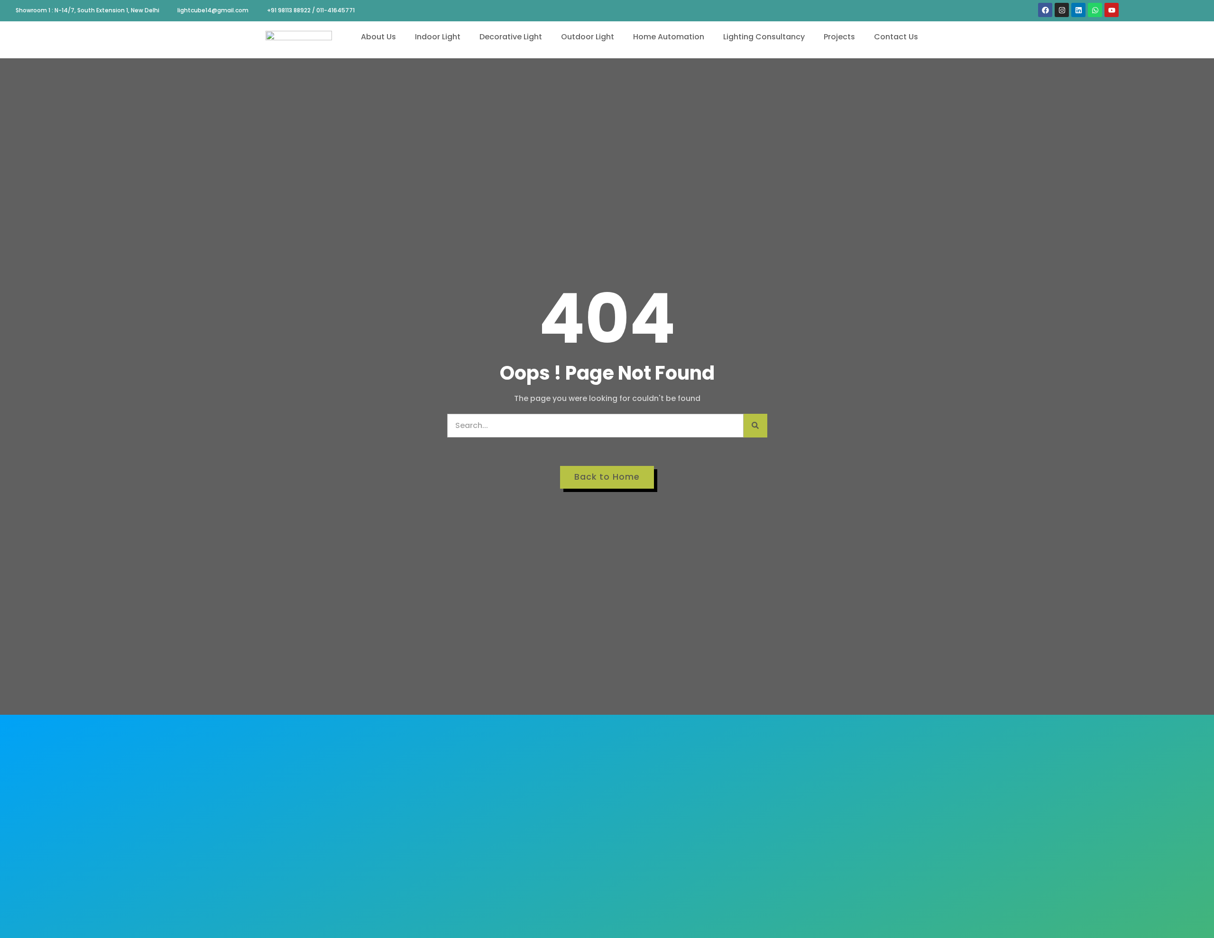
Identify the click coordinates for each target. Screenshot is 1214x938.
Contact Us (896, 36)
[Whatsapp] (1095, 10)
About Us (378, 36)
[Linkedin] (1078, 10)
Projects (839, 36)
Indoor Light (437, 36)
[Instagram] (1062, 10)
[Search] (755, 425)
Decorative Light (510, 36)
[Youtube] (1111, 10)
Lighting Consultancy (764, 36)
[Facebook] (1045, 10)
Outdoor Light (587, 36)
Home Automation (668, 36)
